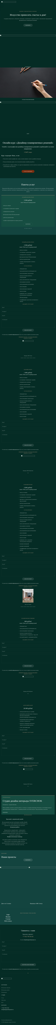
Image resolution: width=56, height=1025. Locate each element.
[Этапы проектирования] (28, 82)
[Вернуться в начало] (8, 2)
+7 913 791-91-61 (5, 1007)
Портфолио (28, 66)
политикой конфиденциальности (13, 334)
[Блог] (28, 116)
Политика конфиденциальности (6, 1020)
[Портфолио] (28, 49)
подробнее (5, 812)
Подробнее (28, 25)
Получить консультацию (28, 964)
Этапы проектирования (28, 99)
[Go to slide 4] (29, 228)
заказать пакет (28, 330)
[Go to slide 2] (26, 228)
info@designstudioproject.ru (30, 939)
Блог (28, 133)
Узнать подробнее (28, 171)
